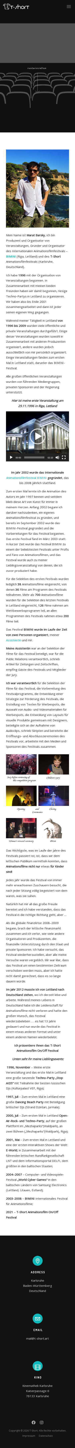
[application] (37, 436)
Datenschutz (46, 1435)
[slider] (34, 457)
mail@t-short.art (37, 1338)
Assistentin (13, 640)
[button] (38, 436)
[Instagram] (41, 1423)
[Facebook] (34, 1423)
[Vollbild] (64, 457)
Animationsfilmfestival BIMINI (26, 478)
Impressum (28, 1435)
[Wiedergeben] (11, 457)
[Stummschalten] (57, 457)
